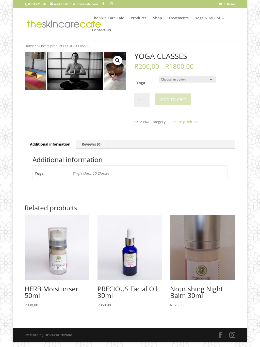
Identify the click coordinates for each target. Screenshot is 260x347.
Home (29, 45)
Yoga (140, 82)
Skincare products (50, 45)
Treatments (179, 18)
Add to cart (173, 99)
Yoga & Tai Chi (207, 18)
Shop (157, 18)
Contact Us (101, 30)
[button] (117, 60)
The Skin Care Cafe (108, 18)
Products (139, 18)
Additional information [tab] (50, 144)
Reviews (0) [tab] (92, 144)
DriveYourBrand (58, 335)
